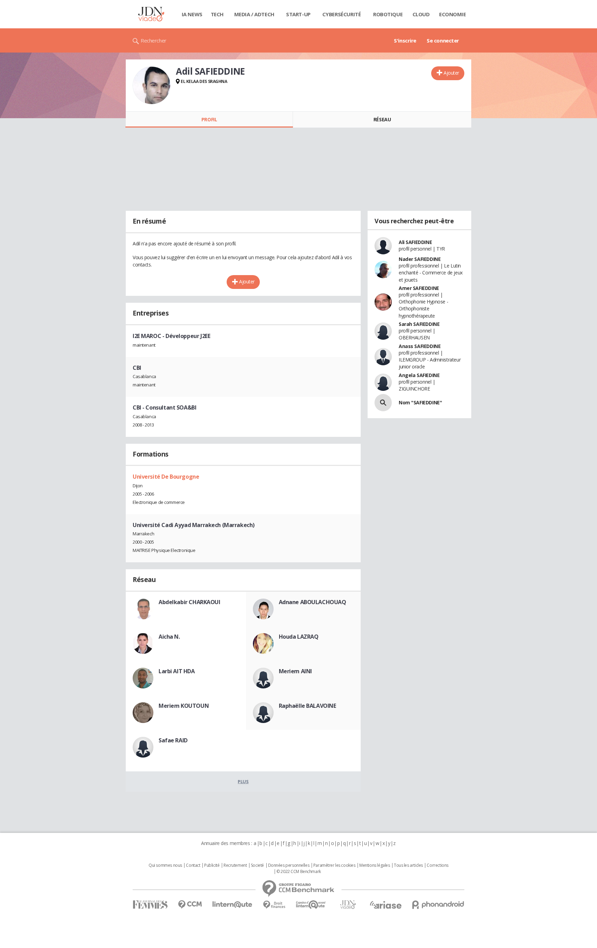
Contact (193, 865)
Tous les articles (408, 865)
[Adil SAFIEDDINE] (152, 85)
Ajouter (451, 72)
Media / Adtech (254, 14)
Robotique (387, 14)
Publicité (211, 865)
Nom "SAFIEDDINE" (420, 402)
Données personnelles (289, 865)
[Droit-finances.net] (274, 905)
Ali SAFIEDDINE (415, 242)
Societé (257, 865)
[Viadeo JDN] (348, 904)
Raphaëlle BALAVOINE (307, 706)
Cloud (421, 14)
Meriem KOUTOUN (184, 706)
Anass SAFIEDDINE (419, 346)
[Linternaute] (232, 904)
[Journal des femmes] (150, 904)
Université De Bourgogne (166, 476)
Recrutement (235, 865)
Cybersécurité (341, 14)
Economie (452, 14)
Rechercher (154, 40)
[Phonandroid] (438, 904)
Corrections (437, 865)
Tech (217, 14)
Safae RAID (173, 740)
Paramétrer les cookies (334, 865)
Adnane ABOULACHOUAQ (312, 602)
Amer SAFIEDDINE (419, 288)
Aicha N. (169, 636)
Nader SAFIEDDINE (419, 259)
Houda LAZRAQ (299, 636)
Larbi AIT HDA (177, 671)
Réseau (382, 119)
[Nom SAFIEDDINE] (383, 402)
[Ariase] (385, 905)
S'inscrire (405, 40)
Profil (209, 119)
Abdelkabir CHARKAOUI (189, 602)
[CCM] (190, 904)
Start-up (298, 14)
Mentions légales (374, 865)
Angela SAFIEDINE (419, 375)
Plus (243, 781)
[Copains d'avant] (311, 904)
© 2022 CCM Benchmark (298, 871)
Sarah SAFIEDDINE (419, 324)
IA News (192, 14)
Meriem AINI (295, 671)
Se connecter (443, 40)
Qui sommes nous (165, 865)
